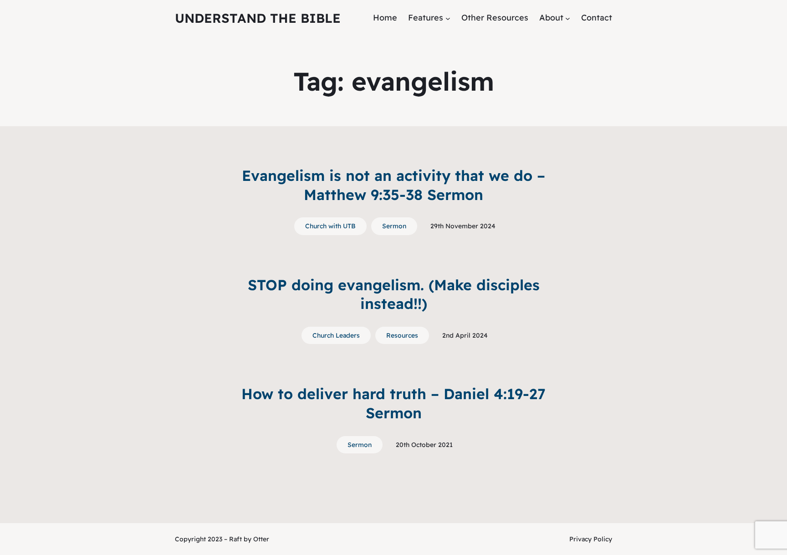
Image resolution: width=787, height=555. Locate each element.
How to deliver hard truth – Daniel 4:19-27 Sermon (393, 403)
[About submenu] (567, 18)
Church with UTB (330, 226)
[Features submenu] (447, 18)
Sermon (394, 226)
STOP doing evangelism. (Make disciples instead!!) (394, 294)
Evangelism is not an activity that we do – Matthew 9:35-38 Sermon (393, 185)
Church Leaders (336, 335)
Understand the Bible (258, 18)
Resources (402, 335)
